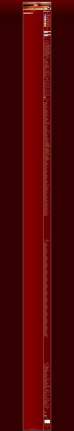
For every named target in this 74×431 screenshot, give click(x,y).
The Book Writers (45, 200)
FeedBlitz (49, 36)
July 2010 (45, 302)
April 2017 (45, 255)
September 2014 (45, 273)
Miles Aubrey (45, 179)
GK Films (45, 405)
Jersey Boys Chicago (46, 144)
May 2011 (45, 296)
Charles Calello (45, 111)
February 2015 (45, 270)
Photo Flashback (45, 187)
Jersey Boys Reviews (46, 61)
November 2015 (45, 265)
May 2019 (45, 248)
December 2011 (45, 292)
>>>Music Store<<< (46, 78)
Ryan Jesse (45, 194)
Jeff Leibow (45, 392)
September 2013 (45, 280)
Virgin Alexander (45, 215)
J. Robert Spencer (46, 139)
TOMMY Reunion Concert (46, 211)
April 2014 (45, 276)
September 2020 (45, 245)
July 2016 (45, 260)
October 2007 (45, 321)
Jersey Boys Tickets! (46, 58)
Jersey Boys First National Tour (47, 399)
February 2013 (45, 284)
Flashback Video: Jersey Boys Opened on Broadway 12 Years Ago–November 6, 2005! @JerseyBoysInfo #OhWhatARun (47, 55)
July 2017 (45, 253)
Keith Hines (45, 170)
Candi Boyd (45, 109)
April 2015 (45, 269)
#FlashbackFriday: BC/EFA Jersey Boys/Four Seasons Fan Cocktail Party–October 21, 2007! (47, 50)
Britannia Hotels (48, 425)
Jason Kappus (45, 130)
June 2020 (45, 246)
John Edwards (45, 162)
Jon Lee (44, 166)
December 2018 (45, 249)
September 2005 (45, 335)
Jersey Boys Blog (30, 4)
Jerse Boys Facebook (46, 367)
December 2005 (45, 334)
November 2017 (45, 251)
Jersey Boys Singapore (46, 156)
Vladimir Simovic (35, 429)
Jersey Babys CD (45, 135)
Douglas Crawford (45, 118)
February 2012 (45, 291)
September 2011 (45, 294)
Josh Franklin (45, 168)
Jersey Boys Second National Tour (47, 154)
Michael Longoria (45, 141)
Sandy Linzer (45, 195)
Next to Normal (45, 180)
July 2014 (45, 274)
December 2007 (45, 320)
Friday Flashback (45, 125)
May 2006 (45, 331)
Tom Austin (45, 210)
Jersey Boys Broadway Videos (47, 71)
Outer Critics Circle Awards (46, 184)
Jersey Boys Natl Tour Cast (46, 68)
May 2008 (45, 317)
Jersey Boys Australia (46, 143)
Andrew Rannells (45, 103)
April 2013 (45, 283)
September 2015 (45, 266)
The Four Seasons (45, 205)
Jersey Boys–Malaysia (46, 159)
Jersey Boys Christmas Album (47, 145)
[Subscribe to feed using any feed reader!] (47, 38)
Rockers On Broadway (46, 383)
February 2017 (45, 256)
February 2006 (45, 333)
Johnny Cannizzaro (46, 165)
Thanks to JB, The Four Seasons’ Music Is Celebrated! (47, 43)
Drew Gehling (45, 120)
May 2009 (45, 310)
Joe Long (45, 161)
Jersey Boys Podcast (46, 152)
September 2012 (45, 287)
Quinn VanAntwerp (45, 188)
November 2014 (45, 272)
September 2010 (45, 301)
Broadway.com (45, 381)
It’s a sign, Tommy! (46, 93)
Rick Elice (45, 201)
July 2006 (45, 330)
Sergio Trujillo (45, 197)
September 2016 (45, 259)
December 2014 (45, 271)
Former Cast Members (46, 123)
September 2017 (45, 252)
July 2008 (45, 316)
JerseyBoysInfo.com (46, 369)
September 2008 (45, 315)
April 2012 (45, 290)
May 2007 (45, 324)
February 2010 (45, 305)
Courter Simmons (45, 114)
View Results (45, 98)
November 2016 (45, 258)
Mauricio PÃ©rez (45, 175)
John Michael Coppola (46, 163)
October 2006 (45, 328)
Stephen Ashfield (45, 397)
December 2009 (45, 306)
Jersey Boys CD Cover (46, 62)
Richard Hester (45, 190)
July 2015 (45, 267)
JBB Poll (45, 132)
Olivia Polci (45, 183)
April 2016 (45, 262)
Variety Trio (45, 214)
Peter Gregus (45, 186)
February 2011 (45, 298)
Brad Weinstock (45, 106)
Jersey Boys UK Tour (46, 158)
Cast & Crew (45, 110)
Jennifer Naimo (45, 64)
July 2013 (45, 281)
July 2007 (45, 323)
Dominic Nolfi (45, 138)
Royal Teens (45, 193)
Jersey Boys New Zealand (46, 151)
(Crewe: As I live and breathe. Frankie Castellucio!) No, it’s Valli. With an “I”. (47, 92)
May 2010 (45, 303)
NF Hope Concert (45, 181)
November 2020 (45, 244)
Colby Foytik (45, 113)
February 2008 (45, 319)
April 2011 (45, 297)
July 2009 (45, 309)
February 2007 (45, 326)
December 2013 (45, 278)
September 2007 (45, 322)
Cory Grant (45, 137)
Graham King (45, 127)
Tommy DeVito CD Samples (46, 67)
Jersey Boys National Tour (46, 150)
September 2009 (45, 308)
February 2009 (45, 312)
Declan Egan (45, 116)
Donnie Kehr (45, 117)
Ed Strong (45, 121)
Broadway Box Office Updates (47, 107)
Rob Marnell (45, 191)
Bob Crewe (45, 105)
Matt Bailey (45, 173)
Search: (45, 10)
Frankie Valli (45, 206)
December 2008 (45, 313)
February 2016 (45, 263)
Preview (44, 36)
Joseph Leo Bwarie (46, 402)
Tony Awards (45, 384)
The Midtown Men (45, 208)
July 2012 (45, 288)
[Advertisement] (47, 227)
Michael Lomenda (45, 177)
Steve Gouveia (45, 198)
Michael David (45, 176)
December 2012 (45, 285)
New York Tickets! (46, 40)
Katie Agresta (45, 169)
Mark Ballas (45, 172)
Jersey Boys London (46, 148)
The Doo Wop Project (46, 203)
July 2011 (45, 295)
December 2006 (45, 327)
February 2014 (45, 277)
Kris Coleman (45, 376)
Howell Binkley (45, 128)
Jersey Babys (45, 388)
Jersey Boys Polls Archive (46, 65)
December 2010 (45, 299)
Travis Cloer (45, 212)
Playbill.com (45, 380)
